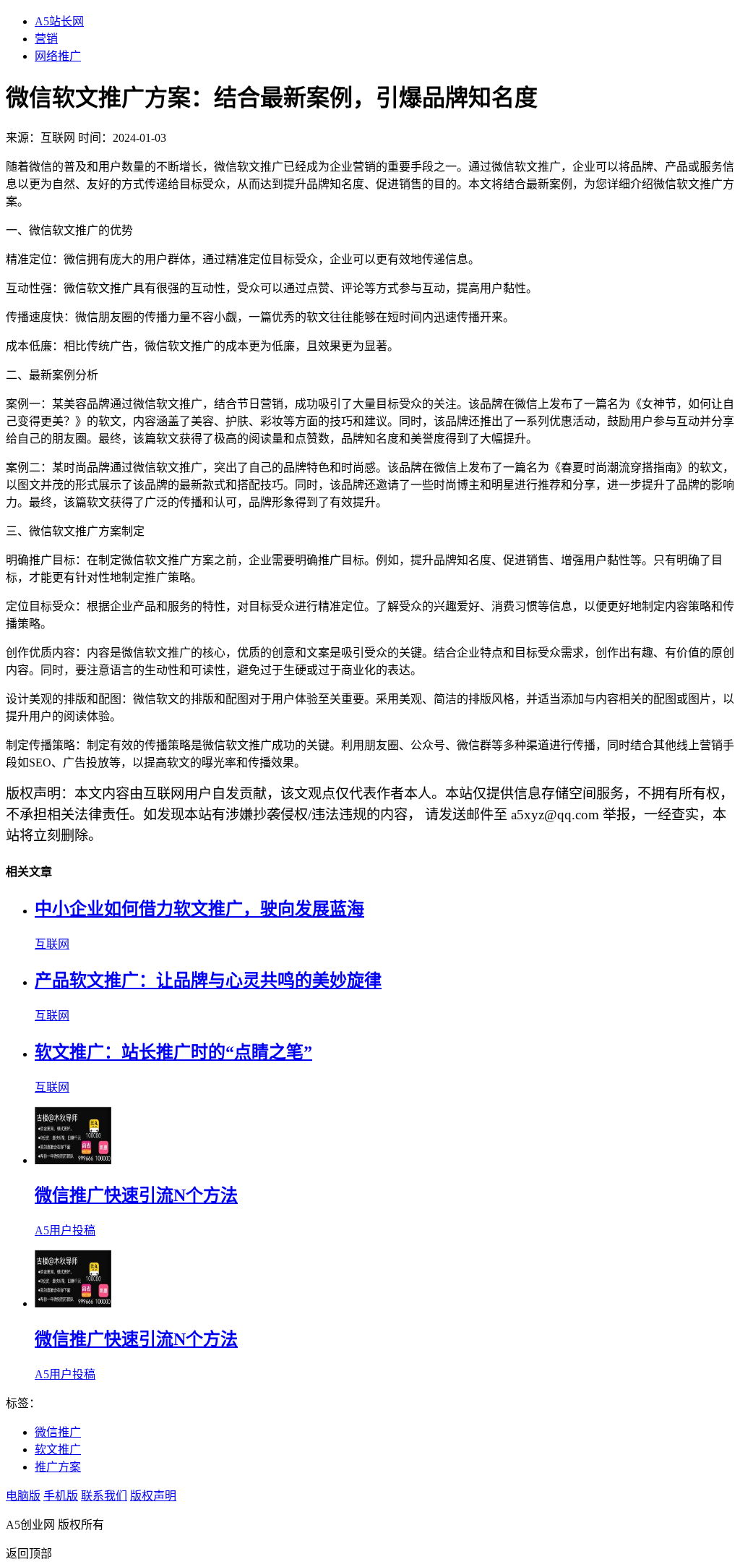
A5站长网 (59, 21)
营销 (46, 39)
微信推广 (58, 1432)
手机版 (60, 1496)
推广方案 (58, 1467)
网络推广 (58, 56)
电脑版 (23, 1496)
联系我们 (104, 1496)
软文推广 (58, 1449)
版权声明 (153, 1496)
